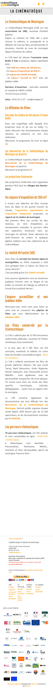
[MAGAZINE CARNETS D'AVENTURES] (28, 665)
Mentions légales (14, 684)
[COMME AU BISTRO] (28, 645)
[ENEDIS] (43, 645)
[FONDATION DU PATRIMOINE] (8, 623)
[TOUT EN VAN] (43, 672)
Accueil (11, 587)
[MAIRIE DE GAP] (26, 631)
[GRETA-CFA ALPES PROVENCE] (7, 659)
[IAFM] (14, 659)
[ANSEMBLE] (21, 638)
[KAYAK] (21, 659)
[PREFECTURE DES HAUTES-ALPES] (8, 631)
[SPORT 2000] (36, 672)
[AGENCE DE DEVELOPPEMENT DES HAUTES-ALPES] (7, 638)
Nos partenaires (20, 598)
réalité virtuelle (37, 272)
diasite (27, 686)
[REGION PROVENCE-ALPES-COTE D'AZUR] (45, 623)
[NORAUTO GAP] (14, 672)
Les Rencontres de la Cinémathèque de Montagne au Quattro (26, 153)
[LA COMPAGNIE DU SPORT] (43, 659)
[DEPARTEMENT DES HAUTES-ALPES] (17, 631)
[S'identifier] (39, 4)
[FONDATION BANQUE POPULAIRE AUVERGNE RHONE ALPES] (36, 652)
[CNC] (17, 615)
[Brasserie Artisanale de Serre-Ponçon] (36, 638)
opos (13, 590)
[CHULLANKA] (21, 645)
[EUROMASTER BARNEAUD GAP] (7, 652)
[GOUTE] (43, 652)
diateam (34, 684)
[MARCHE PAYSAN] (36, 665)
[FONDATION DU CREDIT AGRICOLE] (45, 615)
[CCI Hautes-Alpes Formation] (7, 645)
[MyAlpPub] (7, 672)
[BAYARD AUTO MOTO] (28, 638)
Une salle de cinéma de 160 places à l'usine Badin (26, 117)
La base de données (12, 593)
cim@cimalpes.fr (15, 552)
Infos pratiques (12, 597)
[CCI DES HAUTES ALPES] (8, 615)
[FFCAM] (21, 652)
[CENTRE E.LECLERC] (14, 645)
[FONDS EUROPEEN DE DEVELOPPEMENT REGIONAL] (36, 623)
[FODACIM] (28, 652)
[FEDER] (26, 623)
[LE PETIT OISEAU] (7, 665)
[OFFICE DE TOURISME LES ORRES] (28, 672)
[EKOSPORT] (36, 645)
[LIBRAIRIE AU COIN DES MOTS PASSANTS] (21, 665)
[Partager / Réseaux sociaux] (43, 4)
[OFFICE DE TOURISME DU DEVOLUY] (21, 672)
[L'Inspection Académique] (36, 659)
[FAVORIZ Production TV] (14, 652)
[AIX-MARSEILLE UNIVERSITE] (14, 638)
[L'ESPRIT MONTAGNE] (28, 659)
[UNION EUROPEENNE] (14, 679)
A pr (10, 590)
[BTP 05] (43, 638)
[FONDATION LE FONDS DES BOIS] (17, 623)
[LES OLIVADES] (14, 665)
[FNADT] (36, 615)
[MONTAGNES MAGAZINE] (43, 665)
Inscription (30, 570)
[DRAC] (26, 615)
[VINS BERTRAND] (7, 679)
